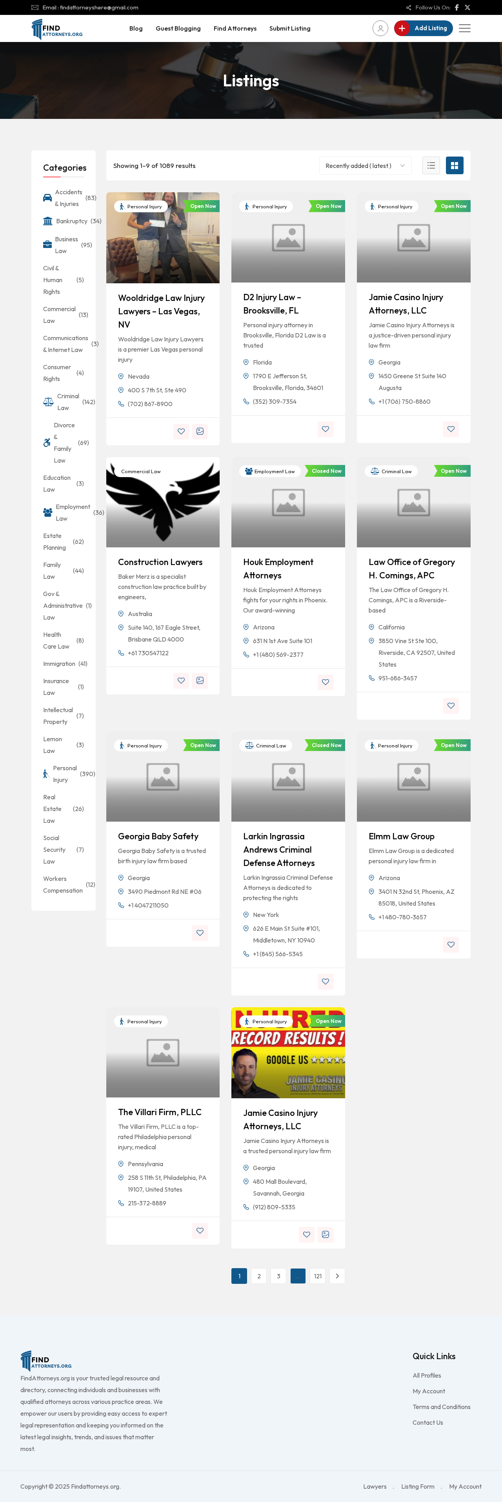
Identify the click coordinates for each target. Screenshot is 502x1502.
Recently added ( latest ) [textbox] (358, 166)
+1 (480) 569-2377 (278, 654)
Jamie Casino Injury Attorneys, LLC (406, 304)
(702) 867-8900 (150, 404)
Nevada (138, 376)
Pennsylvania (145, 1164)
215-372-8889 (147, 1203)
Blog (136, 28)
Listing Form (418, 1486)
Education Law (63, 483)
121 (318, 1276)
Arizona (264, 627)
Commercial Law (140, 471)
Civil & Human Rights (63, 279)
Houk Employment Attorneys (278, 568)
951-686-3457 (397, 678)
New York (266, 915)
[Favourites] (181, 431)
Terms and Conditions (442, 1407)
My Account (429, 1391)
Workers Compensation (63, 884)
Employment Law (274, 471)
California (391, 627)
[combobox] (359, 165)
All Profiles (427, 1375)
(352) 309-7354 (274, 401)
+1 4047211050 (148, 905)
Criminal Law (396, 471)
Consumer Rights (63, 373)
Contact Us (428, 1422)
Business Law (69, 245)
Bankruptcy (70, 221)
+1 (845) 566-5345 (278, 954)
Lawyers (375, 1486)
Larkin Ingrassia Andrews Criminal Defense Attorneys (279, 849)
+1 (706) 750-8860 (404, 401)
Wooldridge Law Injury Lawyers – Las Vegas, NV (161, 311)
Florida (262, 362)
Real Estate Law (63, 808)
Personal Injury (144, 206)
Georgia (389, 362)
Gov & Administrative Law (63, 605)
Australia (140, 614)
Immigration (63, 663)
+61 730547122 (148, 653)
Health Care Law (63, 640)
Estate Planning (63, 541)
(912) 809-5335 (274, 1207)
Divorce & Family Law (69, 442)
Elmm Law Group (402, 836)
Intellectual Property (63, 715)
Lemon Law (63, 745)
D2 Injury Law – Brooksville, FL (272, 304)
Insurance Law (63, 686)
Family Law (63, 570)
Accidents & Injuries (69, 198)
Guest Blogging (178, 28)
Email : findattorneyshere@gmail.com (90, 7)
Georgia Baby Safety (158, 836)
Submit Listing (290, 28)
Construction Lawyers (160, 561)
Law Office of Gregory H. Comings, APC (412, 568)
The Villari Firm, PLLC (160, 1111)
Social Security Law (63, 849)
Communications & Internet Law (63, 344)
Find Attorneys (235, 28)
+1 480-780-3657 (402, 917)
